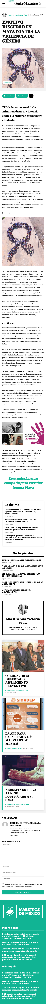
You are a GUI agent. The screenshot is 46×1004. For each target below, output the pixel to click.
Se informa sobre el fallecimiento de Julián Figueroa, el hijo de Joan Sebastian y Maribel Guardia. (23, 511)
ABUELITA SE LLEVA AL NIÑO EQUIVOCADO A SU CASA (20, 795)
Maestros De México (13, 748)
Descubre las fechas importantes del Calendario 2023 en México (21, 520)
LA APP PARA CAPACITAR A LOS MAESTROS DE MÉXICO (18, 738)
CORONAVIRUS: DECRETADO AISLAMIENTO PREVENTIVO (17, 680)
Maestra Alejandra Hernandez (17, 805)
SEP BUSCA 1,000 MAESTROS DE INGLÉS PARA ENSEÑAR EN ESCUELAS (21, 575)
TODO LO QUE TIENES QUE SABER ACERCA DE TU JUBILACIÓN (22, 567)
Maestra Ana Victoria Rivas (17, 15)
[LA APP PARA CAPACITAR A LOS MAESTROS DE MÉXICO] (23, 714)
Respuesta (14, 835)
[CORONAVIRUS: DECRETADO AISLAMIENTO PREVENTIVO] (23, 656)
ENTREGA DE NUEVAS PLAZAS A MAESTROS (25, 824)
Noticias (7, 83)
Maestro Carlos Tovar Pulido (16, 691)
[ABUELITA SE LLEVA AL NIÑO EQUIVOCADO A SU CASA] (23, 770)
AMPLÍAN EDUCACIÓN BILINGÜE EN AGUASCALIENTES (16, 591)
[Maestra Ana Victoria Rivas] (4, 15)
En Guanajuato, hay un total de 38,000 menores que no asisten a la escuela (21, 528)
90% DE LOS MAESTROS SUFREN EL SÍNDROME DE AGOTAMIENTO (22, 583)
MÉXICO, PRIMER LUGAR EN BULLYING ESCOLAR (21, 560)
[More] (31, 96)
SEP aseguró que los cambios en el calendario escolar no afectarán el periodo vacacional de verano (23, 537)
